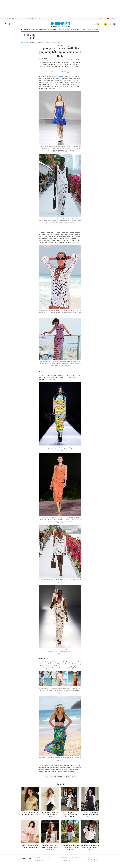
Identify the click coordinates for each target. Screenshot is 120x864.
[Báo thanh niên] (60, 24)
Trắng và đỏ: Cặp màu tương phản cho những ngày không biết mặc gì (70, 847)
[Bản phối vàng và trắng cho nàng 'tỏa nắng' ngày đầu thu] (30, 799)
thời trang (77, 84)
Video (84, 29)
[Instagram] (94, 860)
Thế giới (29, 29)
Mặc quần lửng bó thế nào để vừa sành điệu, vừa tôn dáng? (50, 814)
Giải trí (64, 29)
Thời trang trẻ (94, 29)
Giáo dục (52, 29)
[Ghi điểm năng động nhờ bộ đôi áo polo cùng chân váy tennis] (90, 831)
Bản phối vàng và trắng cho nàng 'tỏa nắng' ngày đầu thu (30, 813)
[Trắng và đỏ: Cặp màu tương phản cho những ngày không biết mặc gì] (70, 831)
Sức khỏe (42, 29)
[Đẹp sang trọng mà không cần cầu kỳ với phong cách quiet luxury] (90, 799)
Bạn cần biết (28, 18)
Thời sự (25, 29)
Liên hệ (38, 18)
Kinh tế (33, 29)
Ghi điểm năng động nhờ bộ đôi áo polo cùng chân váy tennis (90, 847)
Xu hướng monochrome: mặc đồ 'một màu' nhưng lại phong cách (50, 847)
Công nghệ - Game (75, 29)
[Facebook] (110, 19)
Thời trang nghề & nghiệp (43, 42)
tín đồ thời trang (58, 76)
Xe (81, 29)
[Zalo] (115, 19)
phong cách (48, 82)
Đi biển (46, 776)
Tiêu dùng (88, 29)
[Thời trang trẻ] (29, 37)
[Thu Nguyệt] (40, 59)
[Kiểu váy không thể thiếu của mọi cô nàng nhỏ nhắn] (30, 831)
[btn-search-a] (10, 24)
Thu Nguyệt (44, 58)
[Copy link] (59, 72)
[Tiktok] (112, 19)
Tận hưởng (53, 42)
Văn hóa (60, 29)
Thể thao (68, 29)
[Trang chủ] (21, 29)
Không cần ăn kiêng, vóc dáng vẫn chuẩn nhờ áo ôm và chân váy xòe (70, 814)
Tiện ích (34, 18)
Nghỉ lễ (74, 776)
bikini (51, 776)
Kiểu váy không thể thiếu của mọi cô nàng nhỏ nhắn (30, 846)
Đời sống (38, 29)
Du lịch (56, 29)
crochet (67, 776)
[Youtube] (108, 19)
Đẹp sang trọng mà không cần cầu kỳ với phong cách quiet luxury (90, 814)
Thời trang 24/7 (25, 42)
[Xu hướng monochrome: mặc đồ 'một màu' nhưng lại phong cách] (50, 831)
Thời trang (42, 765)
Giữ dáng (32, 42)
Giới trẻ (47, 29)
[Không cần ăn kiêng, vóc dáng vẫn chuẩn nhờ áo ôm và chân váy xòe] (70, 799)
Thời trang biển (58, 776)
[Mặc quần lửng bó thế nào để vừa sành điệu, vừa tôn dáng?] (50, 799)
